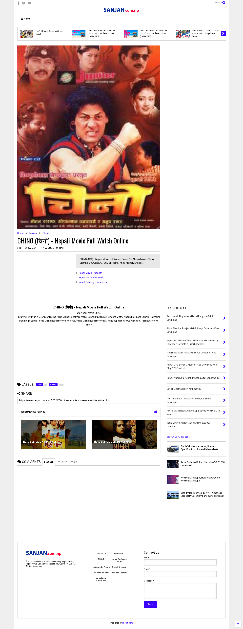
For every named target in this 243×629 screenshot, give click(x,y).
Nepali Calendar (101, 573)
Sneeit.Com (127, 623)
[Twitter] (23, 3)
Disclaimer (119, 553)
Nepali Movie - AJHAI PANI (39, 442)
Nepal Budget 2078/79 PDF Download (63, 32)
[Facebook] (18, 3)
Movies (33, 233)
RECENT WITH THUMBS (178, 437)
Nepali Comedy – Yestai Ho (93, 282)
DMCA (101, 559)
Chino (46, 233)
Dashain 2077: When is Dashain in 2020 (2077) (114, 32)
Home (26, 18)
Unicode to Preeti (101, 567)
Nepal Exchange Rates (119, 560)
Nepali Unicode (119, 567)
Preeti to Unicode (119, 573)
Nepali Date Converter (101, 579)
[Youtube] (30, 3)
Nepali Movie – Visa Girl (91, 277)
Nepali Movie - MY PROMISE (111, 442)
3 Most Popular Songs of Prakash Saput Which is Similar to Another (169, 33)
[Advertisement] (45, 277)
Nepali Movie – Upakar (90, 273)
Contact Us (101, 553)
